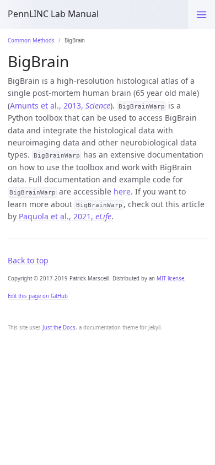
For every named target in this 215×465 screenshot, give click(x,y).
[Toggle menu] (201, 14)
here (122, 191)
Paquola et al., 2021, (65, 216)
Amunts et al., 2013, (60, 105)
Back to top (28, 260)
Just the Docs (59, 327)
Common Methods (31, 40)
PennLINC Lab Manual (53, 14)
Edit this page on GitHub (38, 296)
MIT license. (171, 278)
